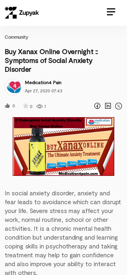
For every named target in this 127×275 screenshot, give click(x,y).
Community (16, 37)
